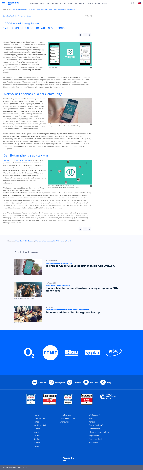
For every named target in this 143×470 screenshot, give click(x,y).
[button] (80, 34)
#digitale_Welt (54, 241)
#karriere (62, 241)
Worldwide (64, 422)
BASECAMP (94, 415)
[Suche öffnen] (133, 3)
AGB (91, 418)
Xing (109, 382)
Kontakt (92, 422)
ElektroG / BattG (96, 425)
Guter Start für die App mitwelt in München (62, 9)
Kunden (63, 3)
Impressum (93, 442)
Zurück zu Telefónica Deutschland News (17, 16)
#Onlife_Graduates (28, 241)
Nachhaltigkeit (52, 3)
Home (36, 415)
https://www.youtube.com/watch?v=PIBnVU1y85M (64, 187)
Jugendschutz (95, 435)
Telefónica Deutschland (19, 9)
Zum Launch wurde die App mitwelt (17, 160)
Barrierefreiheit (95, 439)
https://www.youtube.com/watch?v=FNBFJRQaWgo (64, 126)
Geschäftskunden (67, 418)
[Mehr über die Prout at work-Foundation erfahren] (108, 399)
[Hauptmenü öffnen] (3, 3)
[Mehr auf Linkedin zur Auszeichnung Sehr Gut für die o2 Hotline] (68, 399)
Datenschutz (94, 428)
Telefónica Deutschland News (38, 9)
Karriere (90, 3)
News (104, 3)
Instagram (60, 382)
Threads (77, 382)
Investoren (72, 3)
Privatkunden (66, 415)
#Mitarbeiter (18, 241)
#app (48, 241)
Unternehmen (32, 3)
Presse (97, 3)
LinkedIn (42, 382)
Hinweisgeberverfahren (99, 432)
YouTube (94, 382)
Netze (42, 3)
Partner (81, 3)
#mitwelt (68, 241)
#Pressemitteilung (40, 241)
